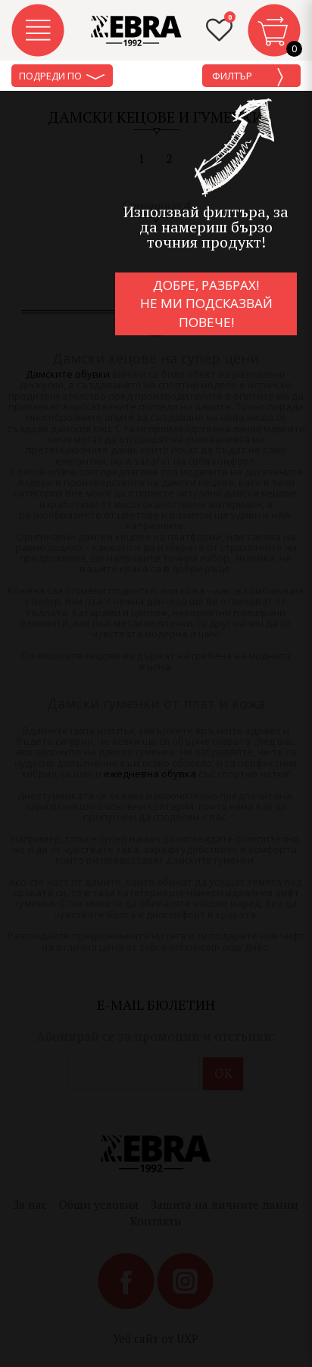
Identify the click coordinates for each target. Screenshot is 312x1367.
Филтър (233, 76)
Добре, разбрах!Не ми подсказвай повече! (206, 303)
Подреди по (51, 76)
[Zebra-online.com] (136, 31)
